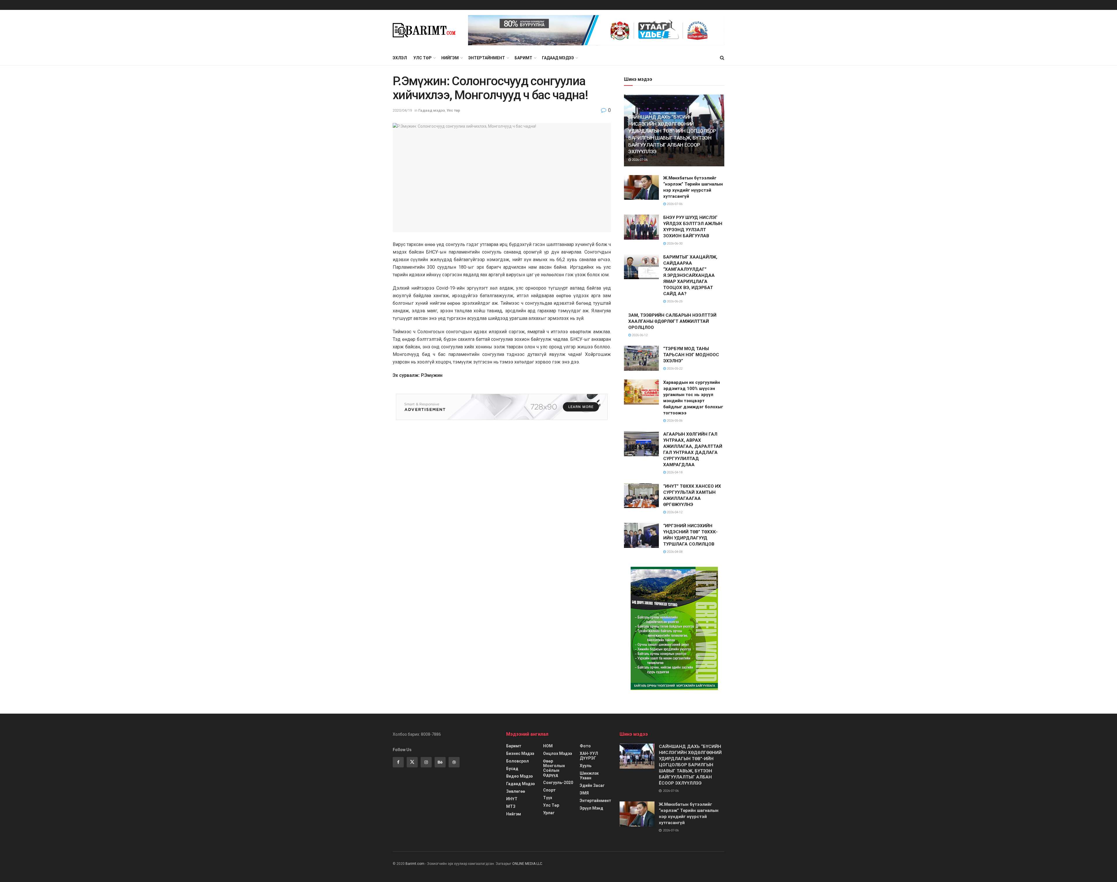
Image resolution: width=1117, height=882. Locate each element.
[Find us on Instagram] (426, 762)
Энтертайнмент (486, 58)
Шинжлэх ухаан (589, 775)
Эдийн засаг (592, 785)
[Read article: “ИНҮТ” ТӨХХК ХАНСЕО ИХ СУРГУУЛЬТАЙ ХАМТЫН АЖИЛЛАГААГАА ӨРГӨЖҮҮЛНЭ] (641, 495)
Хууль (585, 765)
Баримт (523, 58)
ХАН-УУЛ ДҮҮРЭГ (589, 755)
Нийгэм (450, 58)
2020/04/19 (402, 110)
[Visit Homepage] (426, 30)
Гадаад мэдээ (558, 58)
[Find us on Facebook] (398, 762)
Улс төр (422, 58)
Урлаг (549, 812)
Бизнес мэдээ (520, 753)
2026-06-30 (674, 243)
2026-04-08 (674, 552)
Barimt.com (414, 864)
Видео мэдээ (519, 776)
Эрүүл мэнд (591, 808)
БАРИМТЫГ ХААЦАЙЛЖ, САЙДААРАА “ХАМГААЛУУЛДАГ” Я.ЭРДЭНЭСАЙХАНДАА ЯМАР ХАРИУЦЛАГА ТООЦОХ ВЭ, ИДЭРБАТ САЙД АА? (690, 275)
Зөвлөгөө (515, 791)
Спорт (549, 790)
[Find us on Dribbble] (454, 762)
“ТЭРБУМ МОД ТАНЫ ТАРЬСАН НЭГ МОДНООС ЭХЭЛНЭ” (691, 355)
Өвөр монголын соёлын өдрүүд (554, 768)
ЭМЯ (584, 793)
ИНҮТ (511, 799)
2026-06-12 (639, 335)
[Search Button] (722, 58)
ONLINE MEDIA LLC (527, 864)
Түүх (547, 797)
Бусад (512, 768)
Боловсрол (517, 761)
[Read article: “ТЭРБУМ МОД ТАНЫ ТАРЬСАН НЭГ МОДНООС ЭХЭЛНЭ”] (641, 358)
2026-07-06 (639, 160)
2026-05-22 (674, 368)
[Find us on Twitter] (412, 762)
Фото (585, 746)
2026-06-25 (674, 301)
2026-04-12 (674, 512)
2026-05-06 (674, 421)
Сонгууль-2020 (558, 782)
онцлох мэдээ (557, 753)
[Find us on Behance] (440, 762)
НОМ (548, 746)
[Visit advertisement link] (596, 30)
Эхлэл (400, 58)
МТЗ (510, 806)
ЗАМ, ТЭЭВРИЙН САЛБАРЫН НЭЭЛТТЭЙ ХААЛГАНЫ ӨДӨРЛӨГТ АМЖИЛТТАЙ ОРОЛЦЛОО (672, 321)
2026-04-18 (674, 472)
